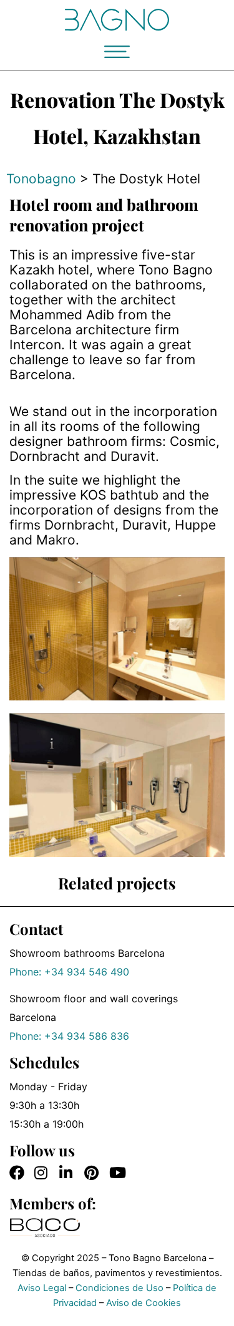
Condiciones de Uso (119, 1288)
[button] (117, 51)
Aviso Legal (41, 1288)
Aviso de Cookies (143, 1303)
